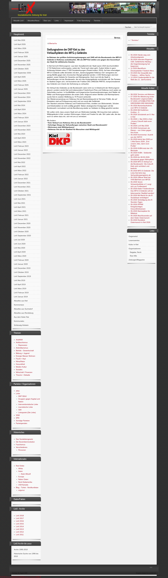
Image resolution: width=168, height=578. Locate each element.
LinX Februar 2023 (21, 146)
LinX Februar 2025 (21, 85)
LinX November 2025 (22, 65)
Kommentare (19, 305)
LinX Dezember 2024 (22, 93)
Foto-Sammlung (83, 21)
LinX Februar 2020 (21, 260)
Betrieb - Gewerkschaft (25, 351)
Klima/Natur (20, 361)
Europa (21, 477)
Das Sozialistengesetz (24, 439)
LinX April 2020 (20, 252)
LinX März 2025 (20, 81)
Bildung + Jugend (22, 353)
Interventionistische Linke (28, 404)
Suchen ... (129, 27)
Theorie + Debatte (23, 375)
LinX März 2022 (20, 170)
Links (57, 21)
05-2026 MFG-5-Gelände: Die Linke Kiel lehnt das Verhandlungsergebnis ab (142, 173)
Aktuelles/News (33, 21)
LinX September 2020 (22, 236)
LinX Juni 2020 (19, 244)
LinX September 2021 (22, 195)
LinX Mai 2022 (19, 162)
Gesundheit (20, 364)
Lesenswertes (134, 240)
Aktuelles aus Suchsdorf (23, 309)
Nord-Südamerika (25, 482)
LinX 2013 (20, 529)
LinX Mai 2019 (19, 280)
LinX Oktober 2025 (21, 69)
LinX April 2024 (20, 109)
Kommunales (19, 321)
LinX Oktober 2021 (21, 191)
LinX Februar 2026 (21, 52)
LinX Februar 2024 (21, 118)
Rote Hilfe (133, 256)
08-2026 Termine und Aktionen (142, 94)
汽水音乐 (3, 577)
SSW (18, 415)
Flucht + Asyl (21, 359)
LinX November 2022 (22, 158)
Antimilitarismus (22, 348)
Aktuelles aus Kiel (21, 301)
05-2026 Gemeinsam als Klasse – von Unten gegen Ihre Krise (141, 130)
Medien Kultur (21, 367)
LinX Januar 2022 (21, 179)
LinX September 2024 (22, 101)
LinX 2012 (20, 532)
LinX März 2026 (20, 48)
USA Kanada (23, 485)
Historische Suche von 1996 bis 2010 (26, 555)
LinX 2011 (20, 535)
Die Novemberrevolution (25, 442)
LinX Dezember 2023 (22, 126)
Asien (20, 471)
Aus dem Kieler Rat (21, 317)
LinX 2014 (20, 526)
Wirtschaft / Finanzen (24, 372)
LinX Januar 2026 (21, 56)
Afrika (20, 468)
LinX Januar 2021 (21, 219)
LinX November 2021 (22, 187)
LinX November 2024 (22, 97)
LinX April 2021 (20, 207)
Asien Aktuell (26, 474)
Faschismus (20, 445)
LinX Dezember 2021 (22, 183)
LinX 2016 (20, 521)
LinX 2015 (20, 524)
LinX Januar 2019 (21, 297)
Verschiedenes (21, 447)
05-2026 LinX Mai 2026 (140, 126)
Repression (22, 345)
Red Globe (20, 466)
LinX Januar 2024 (21, 122)
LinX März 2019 (20, 288)
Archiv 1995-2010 (21, 549)
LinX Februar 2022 (21, 175)
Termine (97, 21)
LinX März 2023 (20, 142)
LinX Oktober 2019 (21, 272)
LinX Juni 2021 (19, 199)
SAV (20, 410)
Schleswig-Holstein (21, 325)
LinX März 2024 (20, 113)
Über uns (47, 21)
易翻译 (38, 577)
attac (18, 391)
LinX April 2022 (20, 166)
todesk (33, 577)
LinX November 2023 (22, 130)
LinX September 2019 (22, 276)
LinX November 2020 (22, 227)
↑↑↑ (151, 567)
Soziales (19, 370)
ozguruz (21, 490)
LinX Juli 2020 (19, 240)
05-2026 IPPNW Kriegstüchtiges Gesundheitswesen (138, 206)
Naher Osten (23, 479)
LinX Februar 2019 (21, 293)
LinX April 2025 (20, 77)
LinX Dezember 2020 (22, 223)
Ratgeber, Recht (135, 252)
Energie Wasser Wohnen (25, 356)
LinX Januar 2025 (21, 89)
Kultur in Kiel (133, 244)
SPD (17, 418)
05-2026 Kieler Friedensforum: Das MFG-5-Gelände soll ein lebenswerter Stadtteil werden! (142, 191)
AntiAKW (19, 340)
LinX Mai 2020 (19, 248)
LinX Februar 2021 (21, 215)
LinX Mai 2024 (19, 105)
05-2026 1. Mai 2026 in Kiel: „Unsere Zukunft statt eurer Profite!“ (142, 121)
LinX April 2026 (20, 44)
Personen (22, 450)
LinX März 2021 (20, 211)
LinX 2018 (20, 516)
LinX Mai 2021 (19, 203)
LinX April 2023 (20, 138)
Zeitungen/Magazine (137, 260)
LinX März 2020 (20, 256)
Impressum (69, 21)
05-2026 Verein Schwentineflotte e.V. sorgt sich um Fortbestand (141, 184)
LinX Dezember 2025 (22, 61)
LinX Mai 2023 (19, 134)
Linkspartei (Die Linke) (27, 412)
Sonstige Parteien (23, 421)
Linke (18, 393)
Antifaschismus (22, 342)
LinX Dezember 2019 (22, 268)
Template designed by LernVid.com (146, 573)
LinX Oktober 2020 (21, 232)
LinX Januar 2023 (21, 150)
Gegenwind (133, 236)
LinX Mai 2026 (19, 40)
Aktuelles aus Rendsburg (23, 313)
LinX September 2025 (22, 73)
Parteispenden (21, 423)
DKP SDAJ (22, 396)
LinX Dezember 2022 (22, 154)
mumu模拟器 (12, 577)
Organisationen (135, 249)
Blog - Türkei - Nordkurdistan (27, 487)
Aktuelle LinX (18, 21)
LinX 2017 (20, 518)
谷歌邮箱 (20, 577)
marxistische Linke (25, 407)
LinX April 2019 (20, 284)
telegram (27, 577)
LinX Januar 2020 (21, 264)
